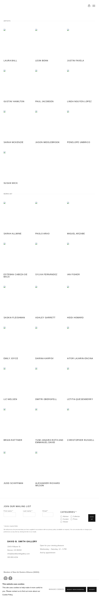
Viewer (65, 522)
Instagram (5, 578)
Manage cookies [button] (56, 589)
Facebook (10, 578)
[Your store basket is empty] (89, 6)
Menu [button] (93, 6)
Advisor (66, 516)
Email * (45, 511)
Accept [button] (92, 589)
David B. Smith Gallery (14, 6)
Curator (66, 519)
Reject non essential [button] (75, 589)
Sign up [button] (92, 518)
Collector (76, 516)
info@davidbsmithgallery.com (18, 554)
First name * (8, 511)
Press (75, 519)
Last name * (27, 511)
